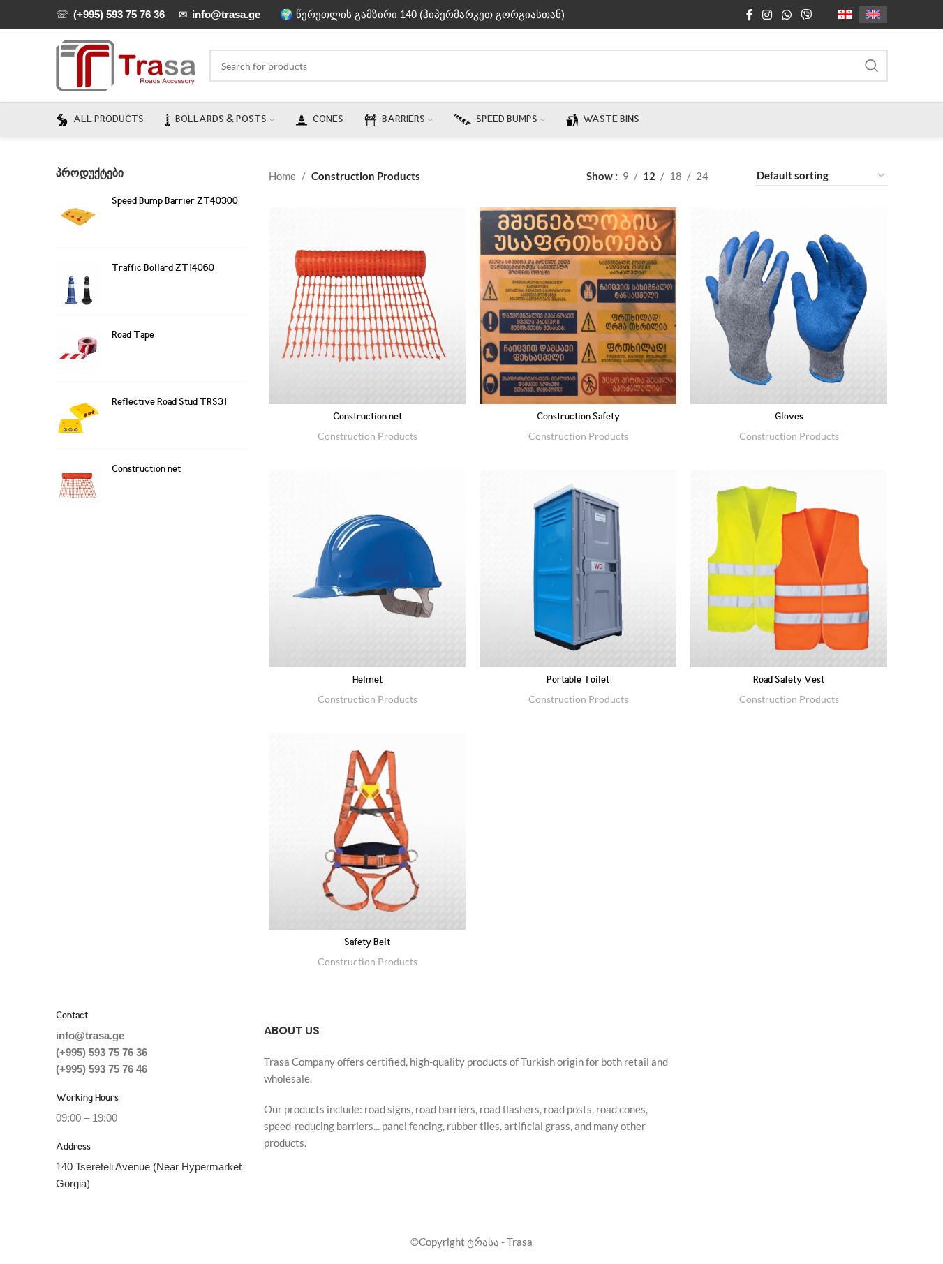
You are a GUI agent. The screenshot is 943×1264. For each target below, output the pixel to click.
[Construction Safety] (578, 305)
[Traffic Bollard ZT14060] (78, 284)
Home (282, 176)
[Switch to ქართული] (845, 15)
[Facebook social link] (749, 14)
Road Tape (133, 335)
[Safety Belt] (367, 831)
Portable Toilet (578, 680)
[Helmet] (367, 568)
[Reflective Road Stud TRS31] (78, 418)
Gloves (789, 417)
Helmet (367, 680)
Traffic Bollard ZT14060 (163, 268)
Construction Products (367, 436)
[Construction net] (78, 485)
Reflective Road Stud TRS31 (169, 402)
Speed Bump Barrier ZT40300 (175, 201)
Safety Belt (367, 943)
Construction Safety (578, 417)
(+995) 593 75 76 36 (101, 1052)
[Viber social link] (806, 14)
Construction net (146, 469)
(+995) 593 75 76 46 (101, 1069)
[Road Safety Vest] (788, 568)
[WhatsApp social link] (786, 14)
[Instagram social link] (767, 14)
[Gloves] (788, 305)
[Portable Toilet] (578, 568)
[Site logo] (125, 64)
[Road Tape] (78, 351)
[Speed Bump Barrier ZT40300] (78, 217)
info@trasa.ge (90, 1035)
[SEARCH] (872, 66)
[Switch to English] (873, 15)
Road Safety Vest (788, 680)
